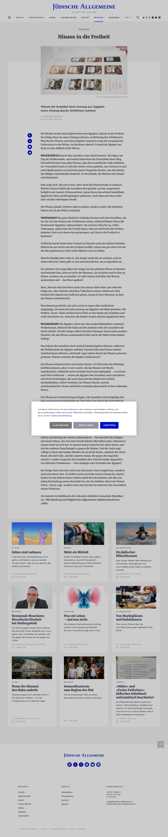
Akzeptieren (109, 425)
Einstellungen (86, 425)
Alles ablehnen (61, 425)
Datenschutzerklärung (61, 415)
